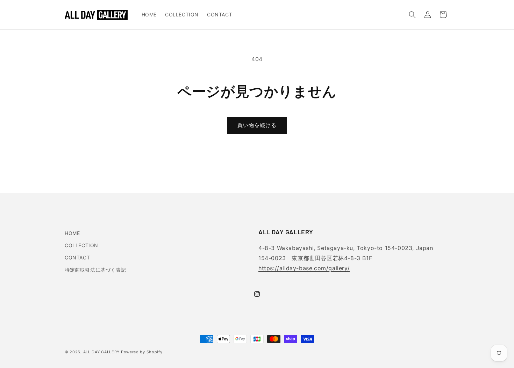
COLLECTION (81, 245)
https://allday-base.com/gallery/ (304, 268)
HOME (72, 233)
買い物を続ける (257, 125)
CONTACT (77, 257)
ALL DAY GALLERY (101, 351)
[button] (412, 14)
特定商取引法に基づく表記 (95, 270)
